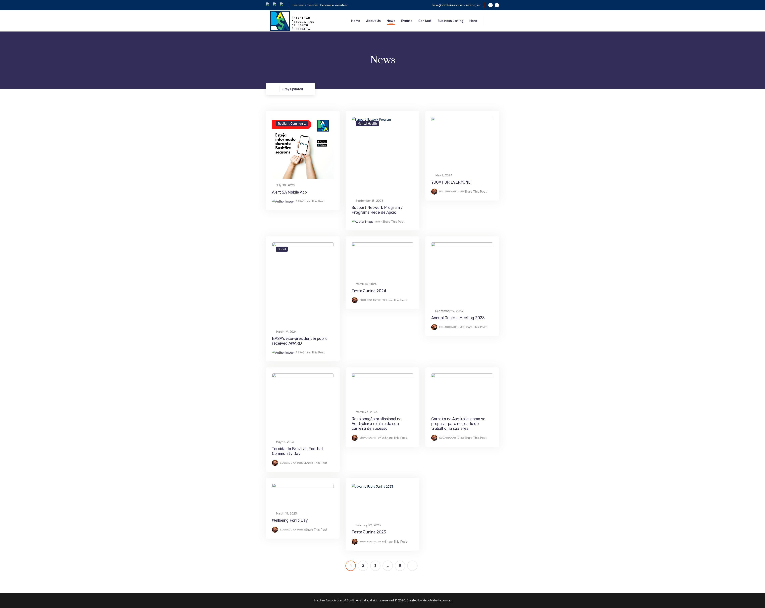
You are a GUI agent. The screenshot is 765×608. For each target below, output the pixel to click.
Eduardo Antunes (452, 191)
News (391, 21)
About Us (373, 21)
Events (406, 21)
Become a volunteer (333, 5)
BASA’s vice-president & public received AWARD (300, 341)
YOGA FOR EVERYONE (451, 182)
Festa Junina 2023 (369, 532)
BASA (299, 201)
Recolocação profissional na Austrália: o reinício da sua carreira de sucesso (376, 423)
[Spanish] (283, 5)
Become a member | (306, 5)
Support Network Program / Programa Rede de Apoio (377, 210)
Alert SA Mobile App (289, 192)
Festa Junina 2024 (369, 290)
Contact (425, 21)
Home (355, 21)
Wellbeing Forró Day (290, 520)
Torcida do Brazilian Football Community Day (297, 451)
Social (282, 249)
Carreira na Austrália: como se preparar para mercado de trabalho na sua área (458, 423)
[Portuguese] (276, 5)
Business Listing (450, 21)
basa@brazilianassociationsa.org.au (456, 5)
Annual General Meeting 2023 (458, 317)
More (473, 21)
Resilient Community (292, 123)
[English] (269, 5)
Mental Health (367, 123)
